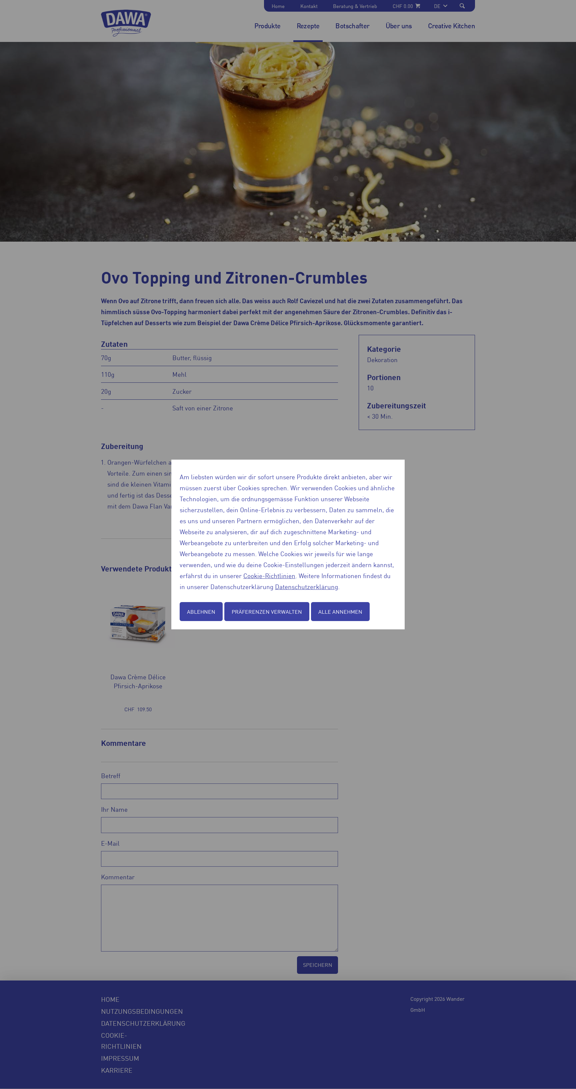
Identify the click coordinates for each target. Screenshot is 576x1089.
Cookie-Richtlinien (269, 575)
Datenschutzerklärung (306, 586)
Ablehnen (201, 611)
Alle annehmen (340, 611)
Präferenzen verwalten (267, 611)
